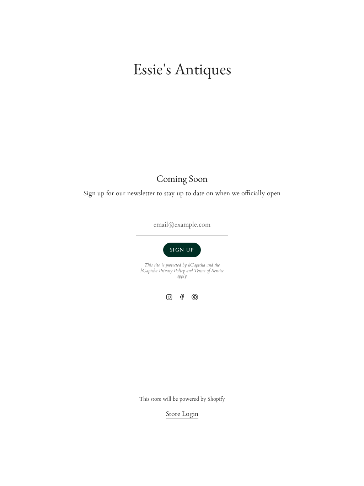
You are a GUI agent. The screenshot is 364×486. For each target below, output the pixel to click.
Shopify (216, 399)
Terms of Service (209, 271)
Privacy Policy (172, 271)
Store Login (182, 414)
